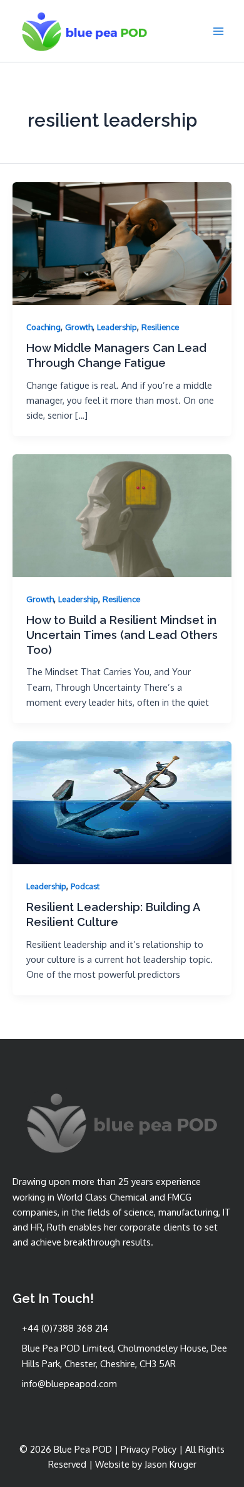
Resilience (160, 327)
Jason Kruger (170, 1464)
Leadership (117, 327)
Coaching (43, 327)
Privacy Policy (148, 1449)
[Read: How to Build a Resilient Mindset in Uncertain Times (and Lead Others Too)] (122, 514)
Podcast (85, 886)
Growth (79, 327)
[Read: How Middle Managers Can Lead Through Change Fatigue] (122, 242)
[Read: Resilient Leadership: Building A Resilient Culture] (122, 801)
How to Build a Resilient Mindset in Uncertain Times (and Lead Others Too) (122, 634)
